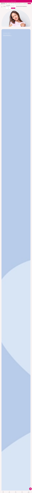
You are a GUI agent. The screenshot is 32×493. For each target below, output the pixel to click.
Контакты (19, 3)
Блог (17, 3)
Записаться (29, 3)
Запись (15, 492)
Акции (13, 3)
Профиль (28, 492)
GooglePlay (15, 1)
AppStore (12, 1)
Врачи (11, 3)
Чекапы (15, 3)
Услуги (9, 3)
